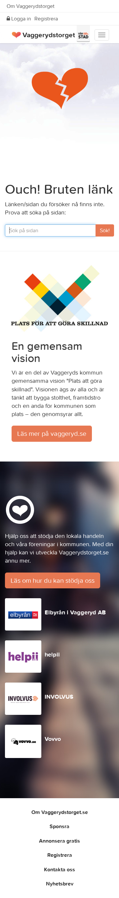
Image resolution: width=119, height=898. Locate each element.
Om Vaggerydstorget (31, 6)
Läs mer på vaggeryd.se (51, 433)
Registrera (46, 18)
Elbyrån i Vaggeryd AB (75, 612)
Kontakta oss (59, 869)
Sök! (105, 230)
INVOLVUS (59, 696)
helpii (52, 654)
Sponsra (59, 826)
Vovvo (53, 739)
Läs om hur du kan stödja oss (53, 580)
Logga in (20, 18)
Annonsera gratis (59, 840)
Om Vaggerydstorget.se (59, 812)
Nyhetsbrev (59, 883)
